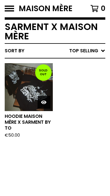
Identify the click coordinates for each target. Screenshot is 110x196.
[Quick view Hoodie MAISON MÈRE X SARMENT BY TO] (44, 102)
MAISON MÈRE (45, 9)
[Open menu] (9, 8)
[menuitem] (55, 51)
